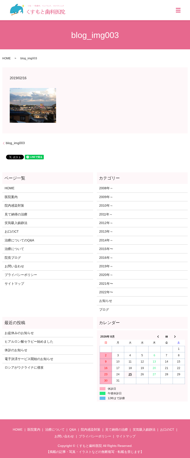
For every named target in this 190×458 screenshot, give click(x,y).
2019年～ (106, 266)
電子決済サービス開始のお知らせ (29, 359)
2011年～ (106, 214)
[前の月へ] (154, 337)
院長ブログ (13, 257)
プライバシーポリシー (21, 275)
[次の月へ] (179, 337)
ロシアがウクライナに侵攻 (24, 367)
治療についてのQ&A (19, 240)
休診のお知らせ (16, 350)
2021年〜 (106, 283)
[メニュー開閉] (178, 10)
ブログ (104, 309)
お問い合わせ (14, 266)
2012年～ (106, 223)
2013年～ (106, 231)
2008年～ (106, 188)
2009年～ (106, 197)
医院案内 (11, 197)
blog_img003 (15, 143)
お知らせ (105, 301)
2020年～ (106, 275)
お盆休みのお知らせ (19, 333)
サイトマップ (14, 283)
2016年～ (106, 257)
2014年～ (106, 240)
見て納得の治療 (16, 214)
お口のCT (12, 231)
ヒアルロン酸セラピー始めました (29, 341)
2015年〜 (106, 249)
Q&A (72, 429)
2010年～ (106, 205)
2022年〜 (106, 292)
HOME (6, 58)
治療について (14, 249)
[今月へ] (167, 337)
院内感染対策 (14, 205)
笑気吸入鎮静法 (16, 223)
